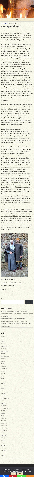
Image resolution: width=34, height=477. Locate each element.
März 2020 (3, 420)
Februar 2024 (4, 383)
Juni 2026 (3, 339)
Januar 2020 (4, 425)
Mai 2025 (3, 363)
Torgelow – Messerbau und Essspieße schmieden (14, 311)
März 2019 (3, 448)
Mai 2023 (3, 388)
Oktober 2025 (4, 353)
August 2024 (4, 371)
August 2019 (4, 435)
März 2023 (3, 391)
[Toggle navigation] (17, 19)
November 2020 (4, 405)
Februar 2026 (4, 346)
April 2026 (3, 344)
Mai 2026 (3, 341)
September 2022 (5, 398)
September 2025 (5, 356)
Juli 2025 (3, 358)
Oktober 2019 (4, 430)
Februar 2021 (4, 403)
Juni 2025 (3, 361)
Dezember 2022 (4, 396)
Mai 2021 (3, 401)
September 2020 (5, 408)
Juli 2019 (3, 438)
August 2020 (4, 410)
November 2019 (4, 428)
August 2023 (4, 386)
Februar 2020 (4, 423)
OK (13, 474)
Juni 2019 (3, 440)
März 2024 (3, 381)
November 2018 (4, 453)
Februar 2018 (4, 455)
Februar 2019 (4, 450)
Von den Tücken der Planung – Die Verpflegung (13, 318)
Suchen (3, 299)
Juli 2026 (3, 336)
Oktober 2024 (4, 368)
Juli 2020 (3, 413)
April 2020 (3, 418)
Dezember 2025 (4, 348)
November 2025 (4, 351)
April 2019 (3, 445)
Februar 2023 (4, 393)
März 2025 (3, 366)
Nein (20, 474)
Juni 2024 (3, 376)
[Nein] (32, 472)
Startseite (4, 23)
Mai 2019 (3, 443)
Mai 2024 (3, 378)
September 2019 (5, 433)
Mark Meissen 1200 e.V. (17, 9)
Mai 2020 (3, 415)
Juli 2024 (3, 373)
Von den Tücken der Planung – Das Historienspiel (14, 321)
